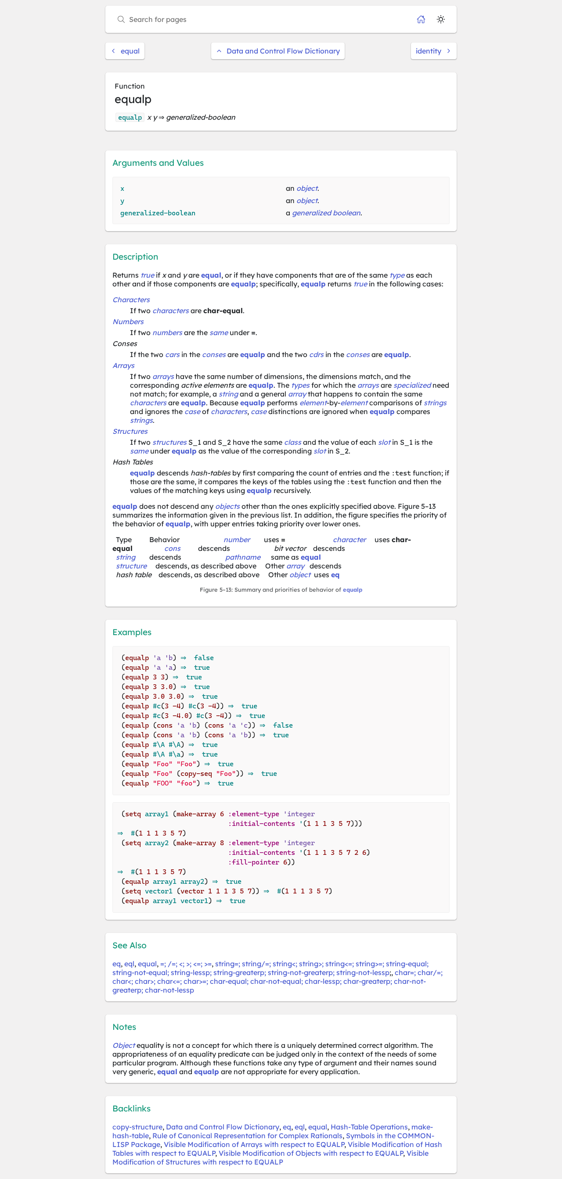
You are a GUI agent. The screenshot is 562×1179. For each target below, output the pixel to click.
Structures (130, 431)
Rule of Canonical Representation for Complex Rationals (247, 1135)
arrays (163, 376)
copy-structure (137, 1126)
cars (172, 354)
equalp (243, 283)
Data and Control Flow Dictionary (283, 50)
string (228, 393)
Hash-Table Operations (369, 1126)
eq (335, 574)
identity (428, 50)
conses (214, 354)
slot (384, 442)
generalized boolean (326, 212)
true (147, 275)
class (292, 442)
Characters (131, 299)
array (297, 393)
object (306, 188)
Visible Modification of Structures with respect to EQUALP (270, 1157)
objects (227, 506)
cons (172, 548)
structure (131, 565)
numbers (167, 332)
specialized (412, 385)
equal (130, 50)
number (236, 539)
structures (169, 442)
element (313, 402)
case (192, 411)
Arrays (123, 365)
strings (435, 402)
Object (123, 1045)
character (349, 539)
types (300, 385)
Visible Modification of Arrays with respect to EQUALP (254, 1144)
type (396, 275)
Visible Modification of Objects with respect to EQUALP (311, 1153)
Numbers (128, 321)
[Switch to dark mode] (441, 19)
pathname (242, 557)
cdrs (316, 354)
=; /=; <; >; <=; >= (186, 963)
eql (129, 963)
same (218, 332)
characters (170, 310)
